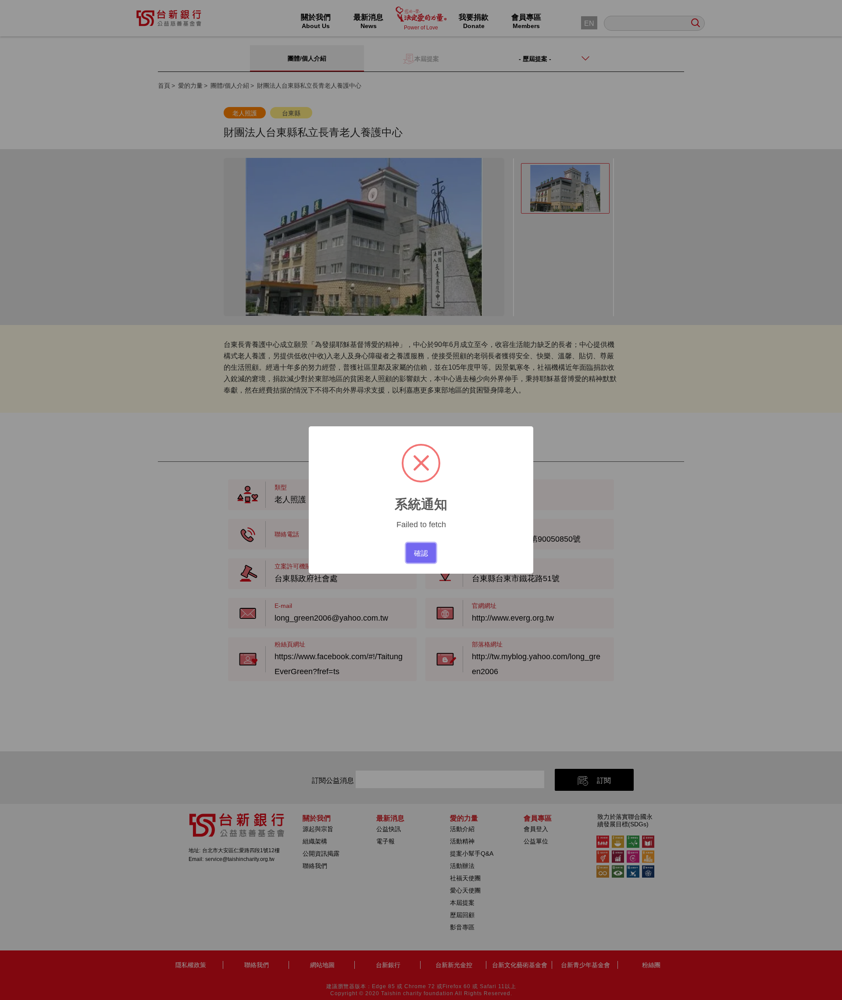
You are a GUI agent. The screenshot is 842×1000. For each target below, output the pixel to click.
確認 (421, 552)
